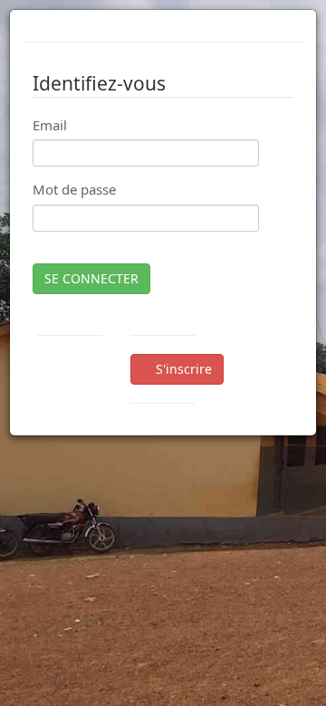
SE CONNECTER (91, 278)
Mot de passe (74, 189)
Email (50, 125)
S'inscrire (182, 368)
